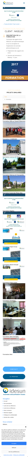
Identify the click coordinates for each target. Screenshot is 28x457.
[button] (26, 427)
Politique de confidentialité (18, 455)
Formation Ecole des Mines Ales (12, 193)
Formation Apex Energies (11, 336)
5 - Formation (7, 99)
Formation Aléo (7, 354)
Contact (14, 369)
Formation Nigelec (8, 211)
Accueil (5, 401)
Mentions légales (8, 412)
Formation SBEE (8, 229)
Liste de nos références (9, 408)
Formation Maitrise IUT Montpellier (13, 175)
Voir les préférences (14, 451)
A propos (14, 376)
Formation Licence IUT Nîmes (12, 157)
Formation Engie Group (10, 246)
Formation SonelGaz (9, 300)
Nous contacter (8, 410)
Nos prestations (8, 403)
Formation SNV (7, 318)
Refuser (14, 447)
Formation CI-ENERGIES (10, 139)
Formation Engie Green (10, 282)
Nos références (10, 384)
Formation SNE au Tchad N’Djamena (14, 121)
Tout (5, 96)
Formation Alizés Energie (10, 264)
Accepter (14, 443)
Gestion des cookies (8, 455)
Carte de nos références (10, 405)
